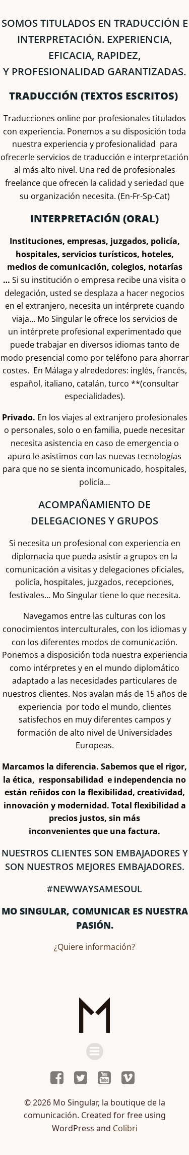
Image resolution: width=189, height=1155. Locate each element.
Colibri (125, 1128)
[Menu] (94, 1051)
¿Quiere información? (94, 946)
